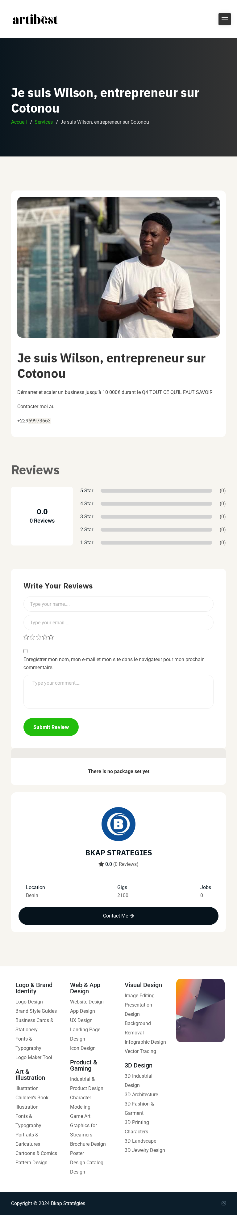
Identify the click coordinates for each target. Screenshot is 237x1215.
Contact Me (115, 916)
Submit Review (51, 727)
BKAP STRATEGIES (118, 853)
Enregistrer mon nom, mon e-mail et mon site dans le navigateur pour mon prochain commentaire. (114, 663)
